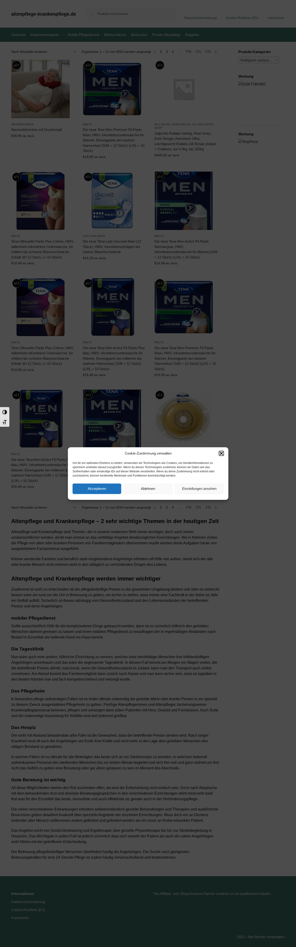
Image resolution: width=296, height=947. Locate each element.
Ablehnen (148, 489)
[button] (221, 453)
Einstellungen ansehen (199, 489)
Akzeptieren (97, 489)
